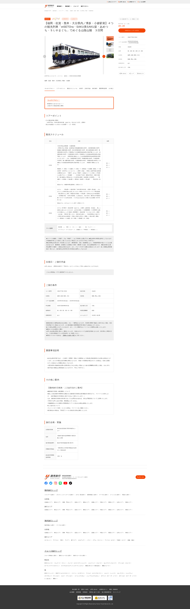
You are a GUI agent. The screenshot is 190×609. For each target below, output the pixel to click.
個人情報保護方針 (106, 592)
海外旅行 (67, 6)
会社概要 (72, 592)
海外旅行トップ (51, 521)
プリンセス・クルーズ (124, 563)
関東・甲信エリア (67, 502)
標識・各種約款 (113, 589)
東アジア (73, 540)
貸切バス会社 (84, 589)
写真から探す (125, 494)
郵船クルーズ (105, 565)
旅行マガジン (85, 6)
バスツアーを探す (49, 494)
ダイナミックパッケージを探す (65, 494)
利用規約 (85, 592)
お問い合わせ (123, 1)
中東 (61, 540)
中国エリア (103, 502)
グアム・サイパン (97, 540)
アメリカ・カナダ (109, 540)
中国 (67, 10)
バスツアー (61, 10)
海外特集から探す (49, 525)
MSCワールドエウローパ (62, 573)
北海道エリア (48, 502)
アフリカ (55, 540)
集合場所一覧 (75, 589)
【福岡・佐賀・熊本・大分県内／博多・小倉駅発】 (82, 10)
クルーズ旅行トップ (53, 551)
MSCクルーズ (48, 563)
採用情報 (78, 592)
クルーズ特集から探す (50, 555)
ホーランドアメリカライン (52, 565)
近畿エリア (95, 502)
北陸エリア (78, 502)
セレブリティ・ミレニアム (124, 573)
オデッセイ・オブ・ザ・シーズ (127, 576)
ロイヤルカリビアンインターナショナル (72, 565)
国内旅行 (59, 6)
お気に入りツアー (112, 1)
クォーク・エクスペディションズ (77, 563)
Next (103, 56)
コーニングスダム (79, 576)
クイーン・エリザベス (78, 573)
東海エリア (86, 502)
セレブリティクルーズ (110, 563)
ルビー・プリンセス (66, 576)
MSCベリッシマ (49, 573)
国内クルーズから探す (65, 555)
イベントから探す (115, 494)
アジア (67, 540)
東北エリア (57, 502)
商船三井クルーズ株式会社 (92, 565)
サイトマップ (116, 592)
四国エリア (111, 502)
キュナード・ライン (60, 563)
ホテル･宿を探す (80, 494)
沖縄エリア (128, 502)
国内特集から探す (92, 494)
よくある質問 (142, 1)
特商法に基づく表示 (94, 592)
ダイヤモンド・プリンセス (52, 576)
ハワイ (88, 540)
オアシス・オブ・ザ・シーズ (109, 576)
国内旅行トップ (51, 490)
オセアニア (81, 540)
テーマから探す (103, 494)
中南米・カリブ (121, 540)
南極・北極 (131, 540)
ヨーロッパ (48, 540)
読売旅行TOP (48, 10)
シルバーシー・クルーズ (94, 563)
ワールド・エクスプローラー (94, 573)
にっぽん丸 (48, 578)
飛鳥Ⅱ (55, 578)
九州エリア (120, 502)
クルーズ (76, 6)
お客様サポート (132, 1)
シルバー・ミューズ (109, 573)
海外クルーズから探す (79, 555)
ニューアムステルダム (93, 576)
